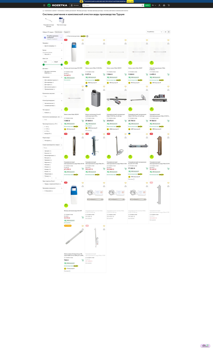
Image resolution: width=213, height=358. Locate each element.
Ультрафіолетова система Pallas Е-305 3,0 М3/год (94, 211)
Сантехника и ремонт (51, 10)
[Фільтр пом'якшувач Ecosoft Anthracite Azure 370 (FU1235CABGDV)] (95, 98)
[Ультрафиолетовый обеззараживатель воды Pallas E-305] (95, 238)
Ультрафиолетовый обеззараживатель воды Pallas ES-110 (74, 163)
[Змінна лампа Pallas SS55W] (117, 52)
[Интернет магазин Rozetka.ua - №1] (57, 5)
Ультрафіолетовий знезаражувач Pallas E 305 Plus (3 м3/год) (116, 115)
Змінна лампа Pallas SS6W (135, 68)
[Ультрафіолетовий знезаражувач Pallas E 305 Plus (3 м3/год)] (117, 98)
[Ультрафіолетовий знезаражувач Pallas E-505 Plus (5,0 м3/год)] (138, 98)
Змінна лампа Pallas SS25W (71, 114)
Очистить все (58, 32)
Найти (147, 5)
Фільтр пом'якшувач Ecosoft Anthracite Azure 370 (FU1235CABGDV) (93, 115)
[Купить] (82, 74)
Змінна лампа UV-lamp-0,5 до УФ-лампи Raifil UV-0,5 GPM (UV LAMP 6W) (73, 254)
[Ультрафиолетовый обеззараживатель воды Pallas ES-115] (160, 146)
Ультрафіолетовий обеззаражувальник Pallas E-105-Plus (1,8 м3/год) (160, 115)
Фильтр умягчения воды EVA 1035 (73, 68)
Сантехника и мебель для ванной (67, 10)
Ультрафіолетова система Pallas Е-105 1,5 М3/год (136, 211)
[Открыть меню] (44, 5)
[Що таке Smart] (87, 36)
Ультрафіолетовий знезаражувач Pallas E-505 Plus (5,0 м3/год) (137, 115)
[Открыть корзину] (168, 5)
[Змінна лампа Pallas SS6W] (138, 52)
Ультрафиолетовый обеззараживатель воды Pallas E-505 (117, 163)
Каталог (76, 5)
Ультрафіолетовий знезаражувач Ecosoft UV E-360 (137, 163)
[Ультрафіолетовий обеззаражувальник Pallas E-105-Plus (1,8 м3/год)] (160, 98)
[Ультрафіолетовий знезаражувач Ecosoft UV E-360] (138, 146)
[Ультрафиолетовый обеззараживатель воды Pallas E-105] (160, 195)
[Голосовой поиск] (142, 5)
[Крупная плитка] (165, 31)
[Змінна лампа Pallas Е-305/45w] (95, 52)
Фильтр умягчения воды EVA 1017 (73, 210)
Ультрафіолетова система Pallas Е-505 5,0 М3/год (115, 211)
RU (153, 5)
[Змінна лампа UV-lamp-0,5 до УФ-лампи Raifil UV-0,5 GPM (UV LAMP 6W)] (74, 238)
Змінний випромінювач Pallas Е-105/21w (157, 69)
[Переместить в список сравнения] (82, 43)
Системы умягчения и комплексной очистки (116, 10)
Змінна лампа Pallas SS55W (114, 68)
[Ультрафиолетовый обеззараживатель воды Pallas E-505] (117, 146)
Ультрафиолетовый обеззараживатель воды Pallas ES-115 (160, 163)
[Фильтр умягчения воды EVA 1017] (74, 195)
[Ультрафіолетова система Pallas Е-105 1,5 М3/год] (138, 195)
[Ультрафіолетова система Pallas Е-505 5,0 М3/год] (117, 195)
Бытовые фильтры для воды (95, 10)
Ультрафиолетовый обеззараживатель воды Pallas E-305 (95, 254)
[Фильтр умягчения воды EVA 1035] (74, 52)
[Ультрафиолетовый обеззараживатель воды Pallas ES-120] (95, 146)
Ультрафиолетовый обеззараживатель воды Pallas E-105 (159, 211)
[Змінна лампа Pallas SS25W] (74, 98)
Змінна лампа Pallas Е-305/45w (93, 68)
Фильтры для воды (82, 10)
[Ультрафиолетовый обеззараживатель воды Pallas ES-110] (74, 146)
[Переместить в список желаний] (82, 40)
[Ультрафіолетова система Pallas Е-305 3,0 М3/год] (95, 195)
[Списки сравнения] (164, 5)
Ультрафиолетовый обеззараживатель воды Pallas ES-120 (94, 163)
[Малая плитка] (168, 31)
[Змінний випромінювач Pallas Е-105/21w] (160, 52)
